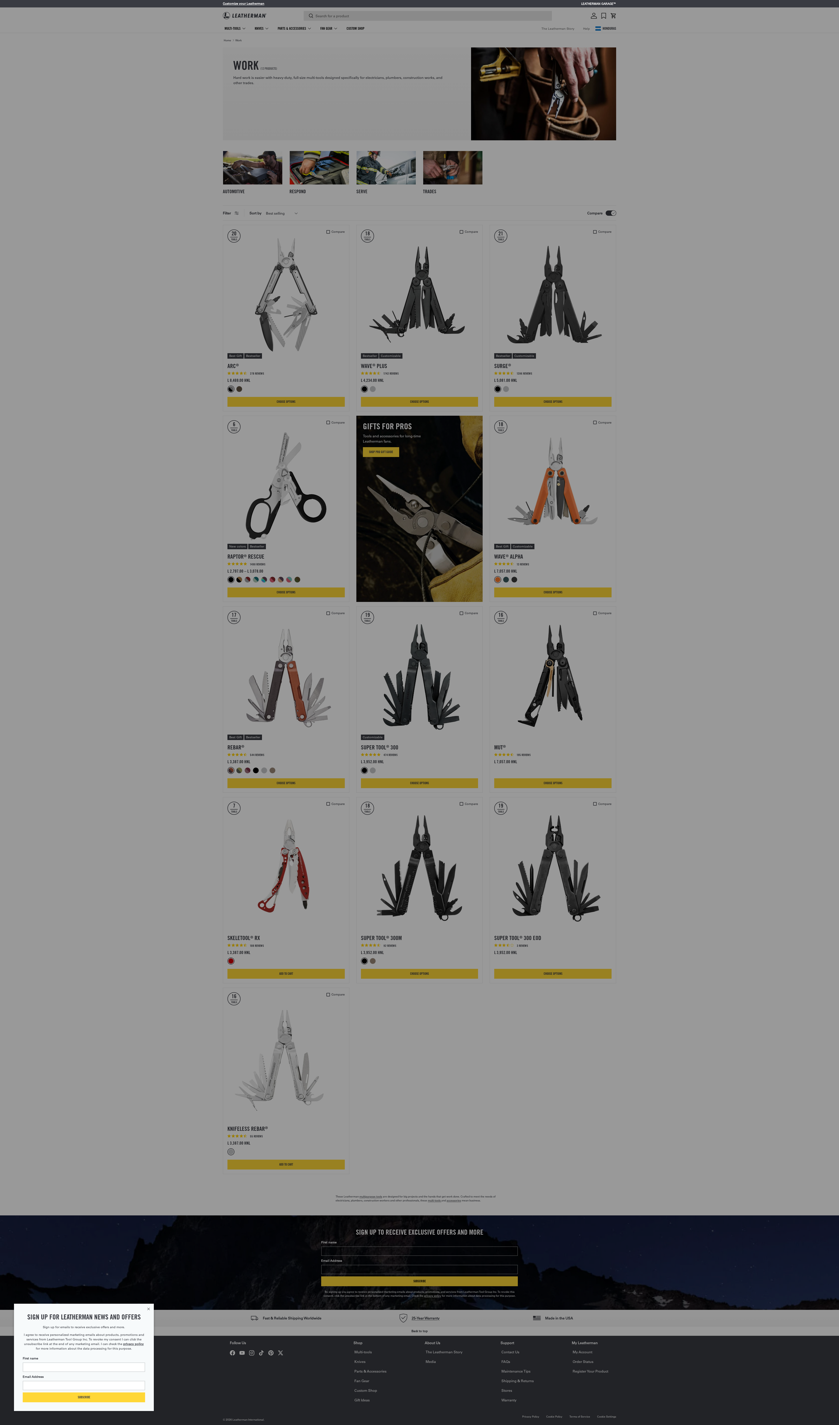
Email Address (33, 1377)
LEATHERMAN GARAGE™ (598, 3)
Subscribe (84, 1397)
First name (30, 1358)
